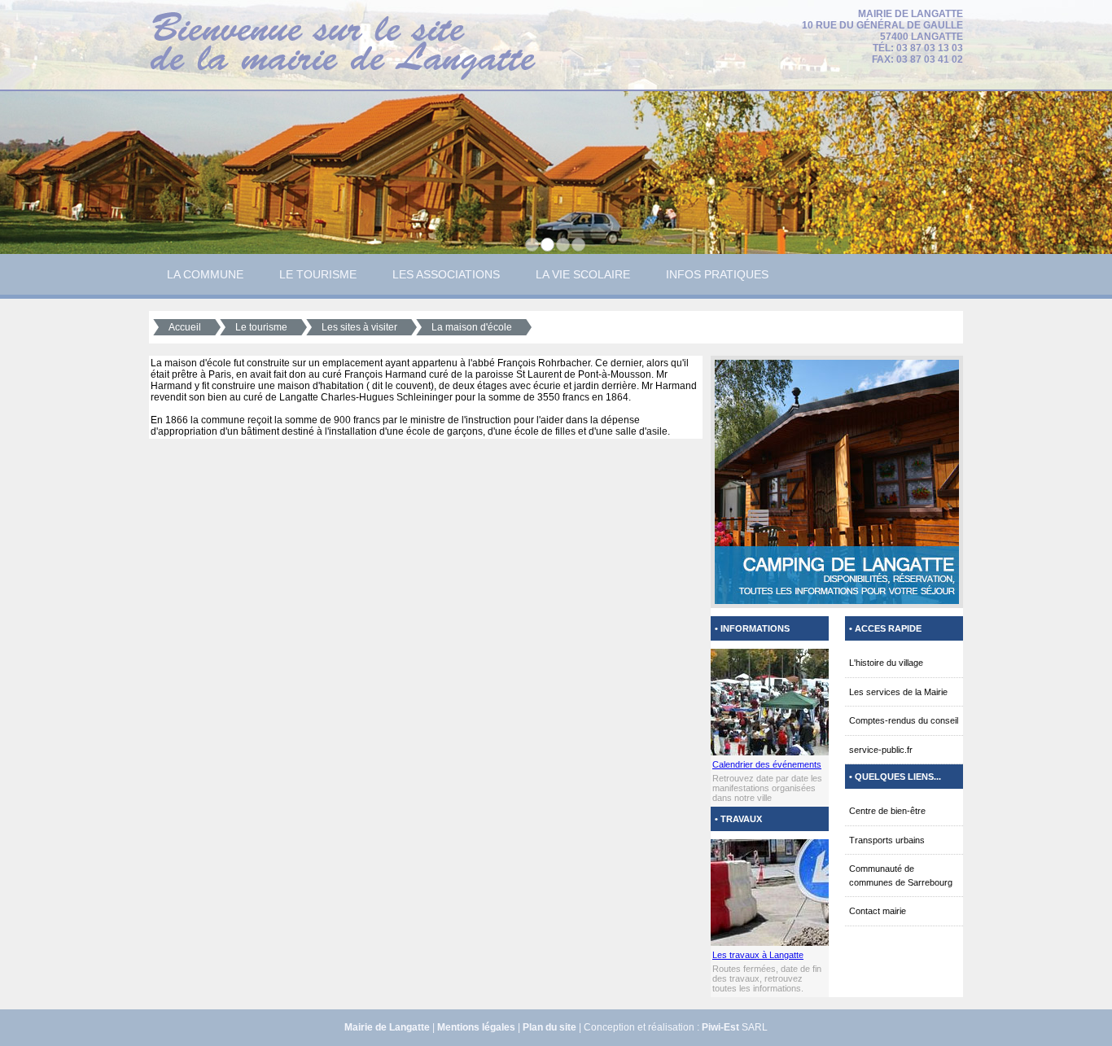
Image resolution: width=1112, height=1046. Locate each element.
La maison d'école (471, 327)
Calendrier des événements (766, 764)
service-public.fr (881, 750)
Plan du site (549, 1027)
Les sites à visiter (359, 327)
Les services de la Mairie (898, 692)
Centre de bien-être (887, 811)
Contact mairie (877, 911)
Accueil (185, 327)
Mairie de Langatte (387, 1027)
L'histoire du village (886, 662)
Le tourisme (261, 327)
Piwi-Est (720, 1027)
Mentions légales (476, 1027)
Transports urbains (887, 840)
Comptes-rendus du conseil (903, 720)
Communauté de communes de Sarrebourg (900, 875)
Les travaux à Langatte (757, 955)
